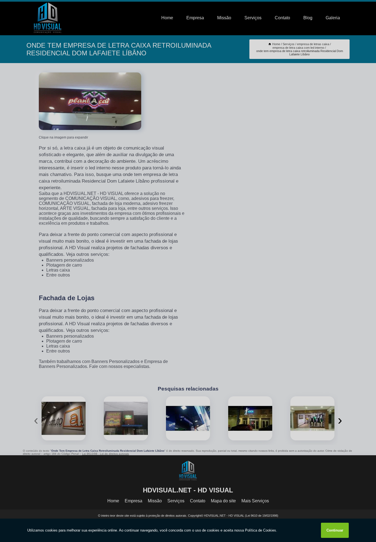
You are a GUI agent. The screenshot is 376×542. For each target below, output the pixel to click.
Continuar (334, 530)
